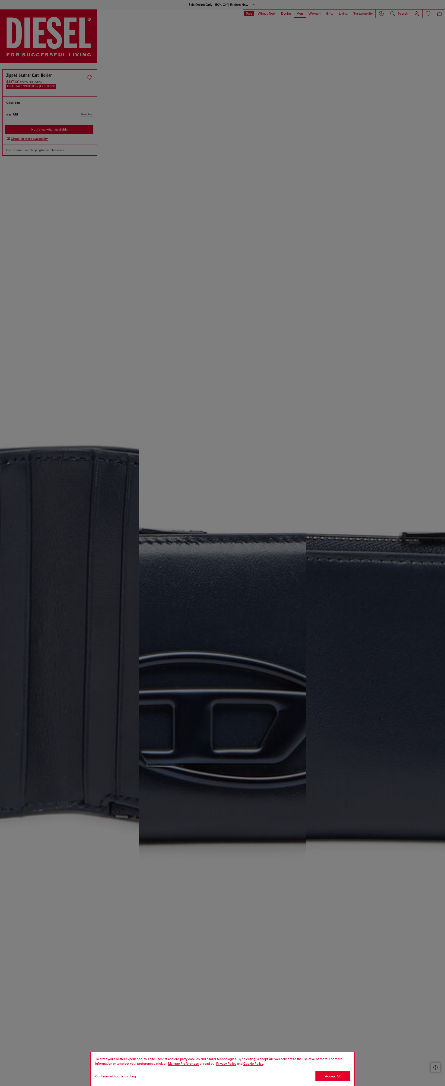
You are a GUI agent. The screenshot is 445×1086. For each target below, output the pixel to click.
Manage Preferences (183, 1063)
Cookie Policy (253, 1063)
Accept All (332, 1076)
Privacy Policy (226, 1063)
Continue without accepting (115, 1076)
